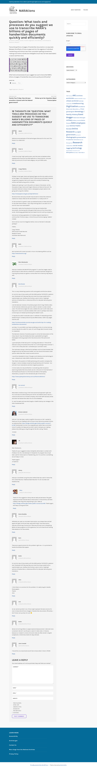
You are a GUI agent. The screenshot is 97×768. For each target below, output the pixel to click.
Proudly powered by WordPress (39, 765)
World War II (82, 152)
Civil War (81, 101)
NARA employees (78, 123)
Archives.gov (13, 740)
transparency (75, 150)
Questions (11, 42)
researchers (69, 145)
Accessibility (13, 736)
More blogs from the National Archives (22, 749)
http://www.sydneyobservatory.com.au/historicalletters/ (28, 376)
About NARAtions (76, 10)
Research (17, 42)
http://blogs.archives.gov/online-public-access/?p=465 (29, 503)
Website (15, 698)
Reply (13, 143)
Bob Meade (21, 284)
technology (77, 148)
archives (79, 95)
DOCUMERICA (81, 106)
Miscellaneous (38, 40)
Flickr (82, 109)
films (79, 109)
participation (78, 134)
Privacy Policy (13, 754)
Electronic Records (72, 109)
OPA (76, 132)
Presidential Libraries (72, 139)
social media (77, 145)
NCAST (68, 126)
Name (15, 688)
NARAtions (27, 11)
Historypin (82, 117)
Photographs (71, 137)
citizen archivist (72, 101)
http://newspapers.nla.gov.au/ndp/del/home (25, 193)
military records (77, 120)
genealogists (70, 111)
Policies (85, 10)
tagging (69, 148)
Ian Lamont (21, 385)
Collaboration (69, 103)
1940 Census (69, 95)
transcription (69, 150)
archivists (70, 98)
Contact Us (12, 745)
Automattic (63, 765)
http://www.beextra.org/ (19, 253)
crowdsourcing (78, 103)
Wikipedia (69, 152)
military (69, 120)
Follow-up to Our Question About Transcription (45, 98)
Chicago (84, 98)
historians (76, 117)
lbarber (22, 40)
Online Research (47, 40)
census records (78, 98)
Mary (20, 490)
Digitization (32, 40)
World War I (75, 152)
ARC (74, 95)
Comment (16, 667)
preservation (81, 137)
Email (15, 693)
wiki (79, 150)
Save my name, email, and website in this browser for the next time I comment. (17, 707)
